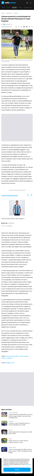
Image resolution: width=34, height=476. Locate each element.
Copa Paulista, (24, 356)
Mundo (8, 7)
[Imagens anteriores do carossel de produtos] (31, 195)
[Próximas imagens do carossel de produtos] (28, 195)
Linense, (7, 356)
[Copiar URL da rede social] (32, 26)
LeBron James (12, 447)
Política (20, 7)
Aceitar (17, 470)
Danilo (10, 439)
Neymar (10, 430)
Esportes (14, 7)
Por (6, 24)
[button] (31, 3)
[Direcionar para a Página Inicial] (8, 2)
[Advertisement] (17, 127)
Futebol (16, 13)
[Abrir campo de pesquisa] (27, 2)
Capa (2, 13)
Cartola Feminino (13, 412)
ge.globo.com (10, 363)
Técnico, (4, 358)
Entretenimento (28, 7)
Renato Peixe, (14, 356)
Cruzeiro (11, 421)
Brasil (3, 7)
